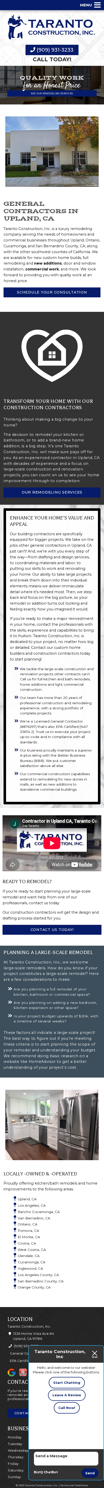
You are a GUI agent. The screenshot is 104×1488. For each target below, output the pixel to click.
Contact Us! (26, 1413)
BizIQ (38, 1472)
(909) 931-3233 (54, 50)
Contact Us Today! (52, 929)
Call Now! (66, 1408)
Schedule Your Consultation (52, 292)
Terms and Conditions (74, 1485)
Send (90, 1473)
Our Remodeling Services (52, 492)
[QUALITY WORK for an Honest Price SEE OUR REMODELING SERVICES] (52, 101)
